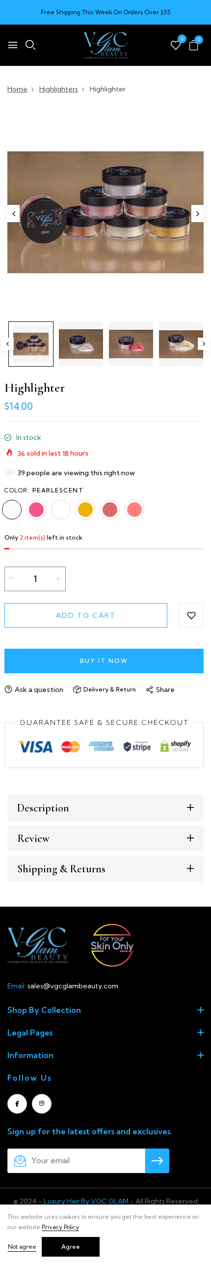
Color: (43, 490)
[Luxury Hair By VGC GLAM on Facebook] (17, 1104)
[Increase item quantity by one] (58, 579)
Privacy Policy (60, 1227)
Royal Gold (134, 509)
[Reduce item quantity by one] (11, 578)
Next (204, 344)
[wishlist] (176, 46)
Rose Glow (36, 509)
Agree (70, 1246)
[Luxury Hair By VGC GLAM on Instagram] (42, 1104)
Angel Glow (60, 509)
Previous (7, 344)
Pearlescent (11, 509)
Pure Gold (85, 509)
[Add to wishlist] (191, 615)
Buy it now (104, 660)
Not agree (22, 1246)
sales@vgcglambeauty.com (72, 985)
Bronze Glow (110, 509)
